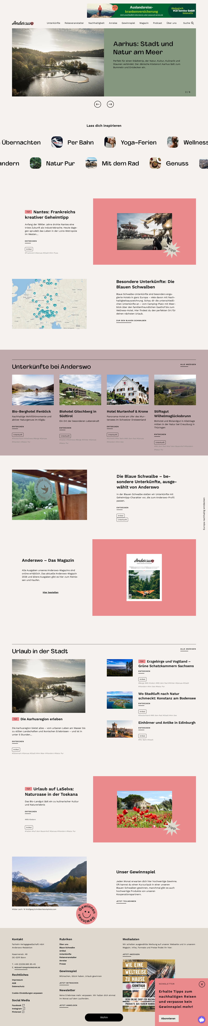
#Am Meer (40, 753)
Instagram (17, 1008)
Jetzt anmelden (68, 1005)
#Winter (85, 440)
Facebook (16, 1005)
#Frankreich (30, 253)
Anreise (63, 960)
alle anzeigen (188, 364)
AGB (14, 983)
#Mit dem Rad (130, 438)
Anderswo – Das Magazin (48, 560)
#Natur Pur (25, 442)
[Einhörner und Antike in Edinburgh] (120, 728)
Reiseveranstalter (68, 957)
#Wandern (16, 442)
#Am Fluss (53, 253)
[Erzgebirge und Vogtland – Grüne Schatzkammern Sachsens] (120, 667)
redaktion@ (27, 967)
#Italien (62, 440)
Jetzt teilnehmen (126, 901)
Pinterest (16, 1012)
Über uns (63, 944)
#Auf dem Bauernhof (175, 446)
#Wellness (28, 438)
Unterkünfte (65, 954)
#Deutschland (18, 438)
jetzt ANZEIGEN (131, 954)
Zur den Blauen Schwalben (131, 321)
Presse (62, 964)
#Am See (120, 442)
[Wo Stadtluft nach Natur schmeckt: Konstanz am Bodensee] (120, 700)
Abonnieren (168, 1018)
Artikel (62, 951)
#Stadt (46, 253)
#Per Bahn (119, 438)
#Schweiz (111, 438)
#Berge (36, 438)
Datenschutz (18, 986)
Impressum (17, 980)
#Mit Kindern (150, 683)
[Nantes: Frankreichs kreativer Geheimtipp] (144, 231)
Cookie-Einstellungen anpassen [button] (27, 993)
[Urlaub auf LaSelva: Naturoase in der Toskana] (144, 809)
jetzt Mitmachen (68, 983)
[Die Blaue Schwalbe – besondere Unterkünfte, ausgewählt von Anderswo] (49, 495)
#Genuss (39, 253)
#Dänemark (17, 753)
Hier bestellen (50, 592)
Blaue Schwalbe (67, 947)
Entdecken (31, 241)
